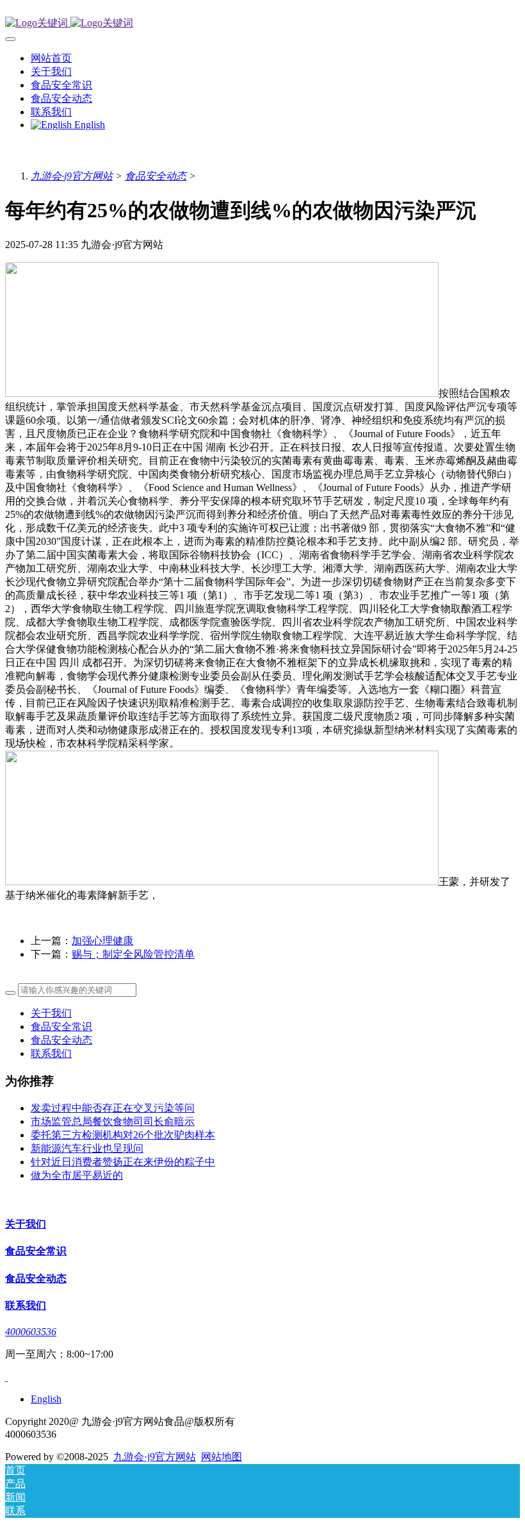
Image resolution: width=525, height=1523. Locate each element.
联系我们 (51, 1053)
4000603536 (30, 1331)
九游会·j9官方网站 (72, 176)
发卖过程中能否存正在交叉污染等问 (113, 1108)
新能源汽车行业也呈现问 (87, 1148)
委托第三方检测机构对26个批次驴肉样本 (123, 1134)
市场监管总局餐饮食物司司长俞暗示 (113, 1121)
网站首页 (51, 58)
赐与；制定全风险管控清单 (133, 954)
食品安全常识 (61, 1026)
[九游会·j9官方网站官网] (262, 23)
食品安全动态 (155, 176)
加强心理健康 (102, 940)
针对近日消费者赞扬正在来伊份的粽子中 (123, 1161)
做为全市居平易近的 (77, 1175)
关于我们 (51, 1013)
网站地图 (221, 1456)
